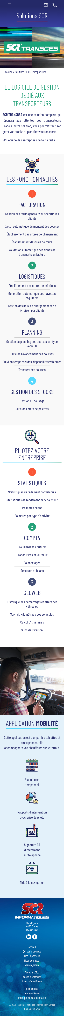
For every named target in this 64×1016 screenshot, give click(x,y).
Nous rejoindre (32, 965)
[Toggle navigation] (9, 5)
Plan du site (32, 988)
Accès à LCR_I (32, 972)
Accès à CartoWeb (32, 977)
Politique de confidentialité (32, 998)
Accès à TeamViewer (32, 981)
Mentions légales (32, 993)
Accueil (8, 72)
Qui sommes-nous (32, 951)
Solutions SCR (22, 72)
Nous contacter (32, 960)
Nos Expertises (32, 956)
